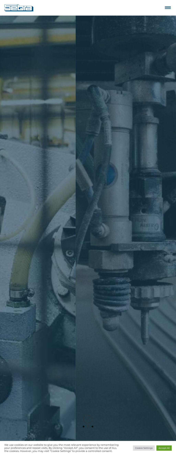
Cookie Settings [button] (144, 448)
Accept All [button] (164, 448)
